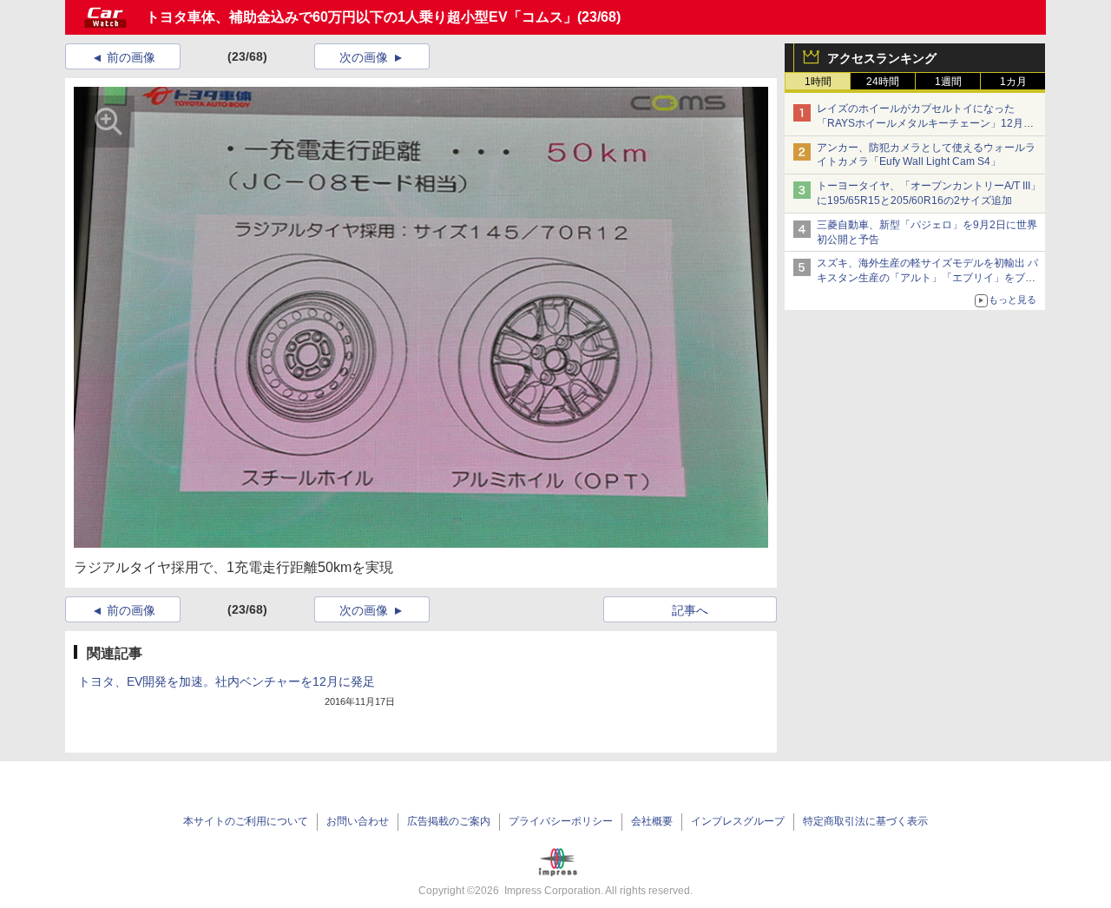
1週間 (948, 82)
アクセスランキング (882, 58)
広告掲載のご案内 (448, 821)
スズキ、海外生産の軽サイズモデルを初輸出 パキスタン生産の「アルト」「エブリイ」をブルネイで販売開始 (927, 278)
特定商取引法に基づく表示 (865, 821)
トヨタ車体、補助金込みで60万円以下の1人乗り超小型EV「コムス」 (361, 17)
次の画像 (363, 57)
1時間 (818, 82)
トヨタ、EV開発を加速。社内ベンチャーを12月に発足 (226, 681)
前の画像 (131, 57)
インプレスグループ (738, 821)
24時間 (882, 82)
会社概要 (652, 821)
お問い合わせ (357, 821)
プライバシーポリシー (561, 821)
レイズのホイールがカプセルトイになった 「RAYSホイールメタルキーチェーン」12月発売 (925, 123)
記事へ (690, 610)
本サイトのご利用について (245, 821)
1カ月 (1013, 82)
